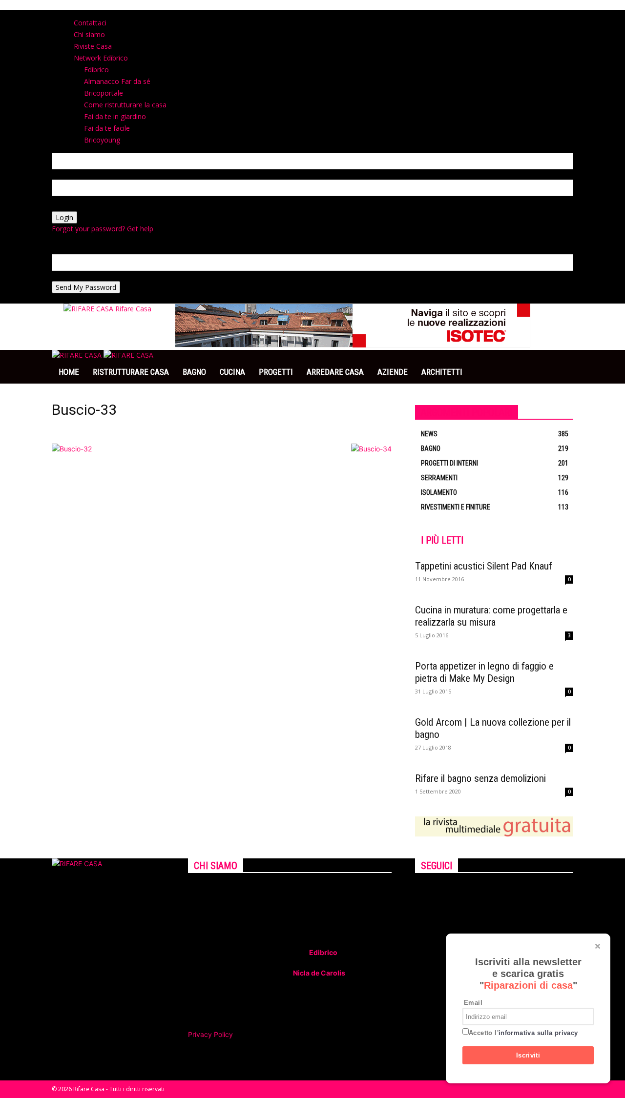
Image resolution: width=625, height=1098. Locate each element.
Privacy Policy (210, 1034)
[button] (561, 362)
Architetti (441, 372)
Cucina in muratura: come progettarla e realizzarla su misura (491, 616)
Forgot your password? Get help (102, 228)
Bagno (194, 372)
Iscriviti (528, 1055)
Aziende (392, 372)
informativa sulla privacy (538, 1033)
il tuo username (76, 174)
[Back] (204, 15)
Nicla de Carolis (318, 973)
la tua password (77, 206)
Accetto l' (523, 1033)
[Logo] (78, 355)
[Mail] (433, 891)
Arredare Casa (335, 372)
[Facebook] (418, 891)
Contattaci (90, 22)
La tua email (71, 276)
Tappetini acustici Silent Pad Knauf (483, 566)
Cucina (232, 372)
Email (473, 1002)
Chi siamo (89, 34)
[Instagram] (426, 891)
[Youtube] (439, 891)
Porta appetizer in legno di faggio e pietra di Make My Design (484, 672)
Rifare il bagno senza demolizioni (480, 778)
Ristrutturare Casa (131, 372)
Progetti (276, 372)
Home (69, 372)
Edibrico (323, 952)
